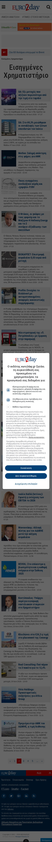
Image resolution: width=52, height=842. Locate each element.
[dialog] (26, 421)
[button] (26, 407)
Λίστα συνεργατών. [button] (36, 437)
